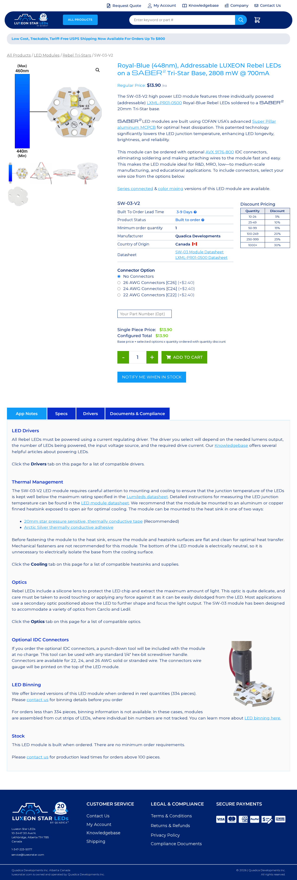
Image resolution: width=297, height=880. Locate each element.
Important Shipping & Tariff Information (238, 39)
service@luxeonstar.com (28, 854)
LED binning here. (263, 718)
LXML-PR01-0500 (164, 102)
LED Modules (47, 55)
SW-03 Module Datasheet (199, 252)
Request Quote (127, 5)
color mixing (170, 188)
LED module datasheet (105, 502)
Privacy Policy (165, 835)
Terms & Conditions (171, 816)
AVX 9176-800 (220, 151)
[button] (98, 70)
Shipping (96, 841)
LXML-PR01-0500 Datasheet (201, 257)
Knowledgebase (231, 445)
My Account (99, 824)
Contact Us (98, 816)
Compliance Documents (176, 843)
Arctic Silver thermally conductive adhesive (68, 527)
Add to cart (188, 357)
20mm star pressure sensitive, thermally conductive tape (83, 521)
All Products (80, 19)
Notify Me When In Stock (151, 376)
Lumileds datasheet (147, 496)
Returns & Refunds (170, 825)
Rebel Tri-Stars (77, 55)
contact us (37, 699)
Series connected (135, 188)
